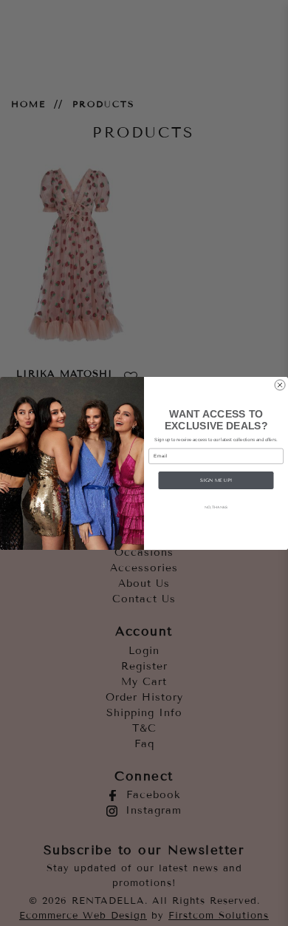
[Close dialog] (280, 384)
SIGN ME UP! (216, 479)
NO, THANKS (216, 506)
